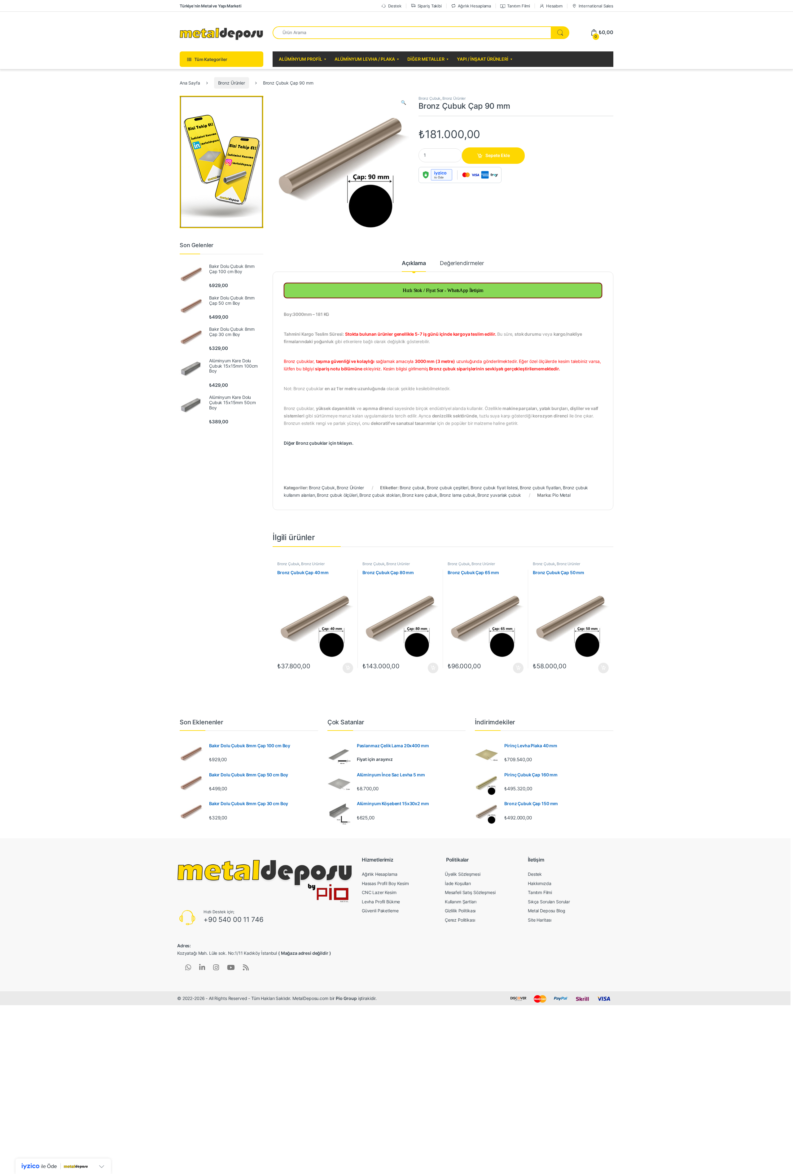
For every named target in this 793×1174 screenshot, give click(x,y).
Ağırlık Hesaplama (474, 5)
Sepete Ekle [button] (346, 668)
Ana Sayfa (190, 82)
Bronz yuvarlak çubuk (499, 495)
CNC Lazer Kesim (379, 892)
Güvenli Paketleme (380, 910)
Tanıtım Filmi (518, 5)
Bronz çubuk (412, 487)
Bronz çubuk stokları (379, 495)
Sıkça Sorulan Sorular (549, 901)
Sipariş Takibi (430, 5)
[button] (403, 102)
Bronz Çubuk (429, 98)
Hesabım (554, 5)
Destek (394, 5)
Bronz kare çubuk (419, 495)
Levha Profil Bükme (381, 901)
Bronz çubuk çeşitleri (447, 487)
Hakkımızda (539, 883)
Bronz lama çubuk (457, 495)
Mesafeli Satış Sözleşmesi (470, 892)
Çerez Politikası (460, 920)
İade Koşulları (458, 883)
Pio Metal (561, 495)
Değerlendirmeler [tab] (462, 263)
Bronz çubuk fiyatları (540, 487)
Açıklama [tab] (414, 263)
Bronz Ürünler (231, 82)
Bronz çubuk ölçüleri (337, 495)
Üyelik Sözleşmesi (462, 874)
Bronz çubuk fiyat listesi (494, 487)
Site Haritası (539, 920)
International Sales (596, 5)
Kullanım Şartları (460, 901)
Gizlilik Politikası (460, 910)
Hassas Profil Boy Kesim (385, 883)
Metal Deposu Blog (546, 910)
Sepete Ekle (497, 155)
